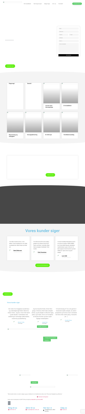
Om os (54, 3)
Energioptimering (32, 134)
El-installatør (27, 3)
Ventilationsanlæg (69, 134)
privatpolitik (33, 399)
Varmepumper (37, 3)
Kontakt (60, 3)
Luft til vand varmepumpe (49, 106)
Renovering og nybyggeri (13, 135)
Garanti (29, 83)
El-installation (67, 105)
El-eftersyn (48, 134)
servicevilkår (40, 399)
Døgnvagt (47, 3)
